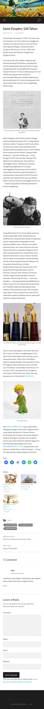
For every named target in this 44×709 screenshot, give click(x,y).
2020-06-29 (7, 33)
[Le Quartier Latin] (28, 478)
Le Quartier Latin (27, 484)
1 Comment (19, 33)
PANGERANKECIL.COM (13, 446)
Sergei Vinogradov (10, 547)
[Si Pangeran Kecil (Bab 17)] (10, 499)
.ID (32, 376)
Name (6, 639)
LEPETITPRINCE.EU (14, 426)
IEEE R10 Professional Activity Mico (17, 538)
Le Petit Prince (10, 525)
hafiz (13, 570)
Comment (7, 613)
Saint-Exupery (10, 528)
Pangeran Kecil (26, 525)
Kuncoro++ (22, 704)
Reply (5, 586)
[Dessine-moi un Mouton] (10, 478)
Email (5, 650)
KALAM (28, 376)
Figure (9, 520)
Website (6, 661)
